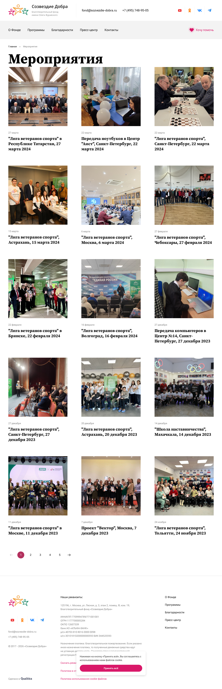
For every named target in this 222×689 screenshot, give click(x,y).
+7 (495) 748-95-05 (135, 10)
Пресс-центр (89, 30)
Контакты (111, 30)
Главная (12, 46)
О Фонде (14, 30)
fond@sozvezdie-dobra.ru (99, 10)
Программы (36, 30)
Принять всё (111, 668)
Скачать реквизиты (71, 662)
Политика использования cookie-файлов (84, 678)
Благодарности (62, 30)
